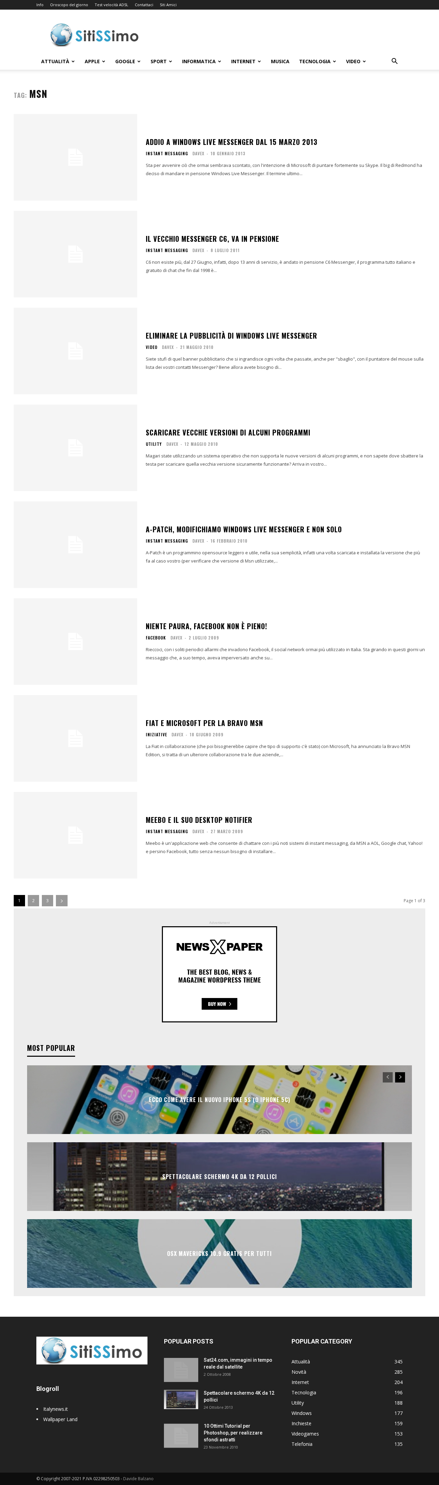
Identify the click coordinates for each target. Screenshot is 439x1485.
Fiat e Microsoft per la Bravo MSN (204, 723)
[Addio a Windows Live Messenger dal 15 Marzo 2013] (75, 157)
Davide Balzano (138, 1479)
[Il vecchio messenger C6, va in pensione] (75, 254)
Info (40, 4)
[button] (394, 62)
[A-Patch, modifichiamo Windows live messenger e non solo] (75, 544)
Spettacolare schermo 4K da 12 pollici (219, 1176)
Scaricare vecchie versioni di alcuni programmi (228, 432)
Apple (92, 61)
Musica (280, 61)
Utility (154, 444)
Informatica (199, 61)
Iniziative (156, 735)
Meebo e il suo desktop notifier (199, 820)
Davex (198, 153)
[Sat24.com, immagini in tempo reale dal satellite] (181, 1369)
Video (353, 61)
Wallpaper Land (60, 1419)
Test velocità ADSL (111, 4)
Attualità (55, 61)
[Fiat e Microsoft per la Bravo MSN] (75, 738)
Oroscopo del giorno (69, 4)
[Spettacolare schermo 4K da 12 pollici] (181, 1399)
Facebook (156, 638)
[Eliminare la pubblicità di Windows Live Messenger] (75, 351)
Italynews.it (55, 1409)
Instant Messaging (167, 153)
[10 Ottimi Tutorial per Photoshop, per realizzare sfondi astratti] (181, 1434)
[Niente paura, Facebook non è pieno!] (75, 641)
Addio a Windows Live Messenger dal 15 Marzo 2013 (232, 142)
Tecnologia (315, 61)
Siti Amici (168, 4)
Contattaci (144, 4)
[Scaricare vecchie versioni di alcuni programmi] (75, 448)
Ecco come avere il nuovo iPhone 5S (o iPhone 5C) (219, 1100)
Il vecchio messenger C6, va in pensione (212, 239)
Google (125, 61)
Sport (159, 61)
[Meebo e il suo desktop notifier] (75, 835)
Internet (243, 61)
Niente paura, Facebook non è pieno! (206, 626)
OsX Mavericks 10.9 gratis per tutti (219, 1253)
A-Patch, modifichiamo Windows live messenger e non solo (244, 529)
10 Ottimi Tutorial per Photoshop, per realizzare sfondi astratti (233, 1432)
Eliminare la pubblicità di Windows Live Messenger (231, 335)
